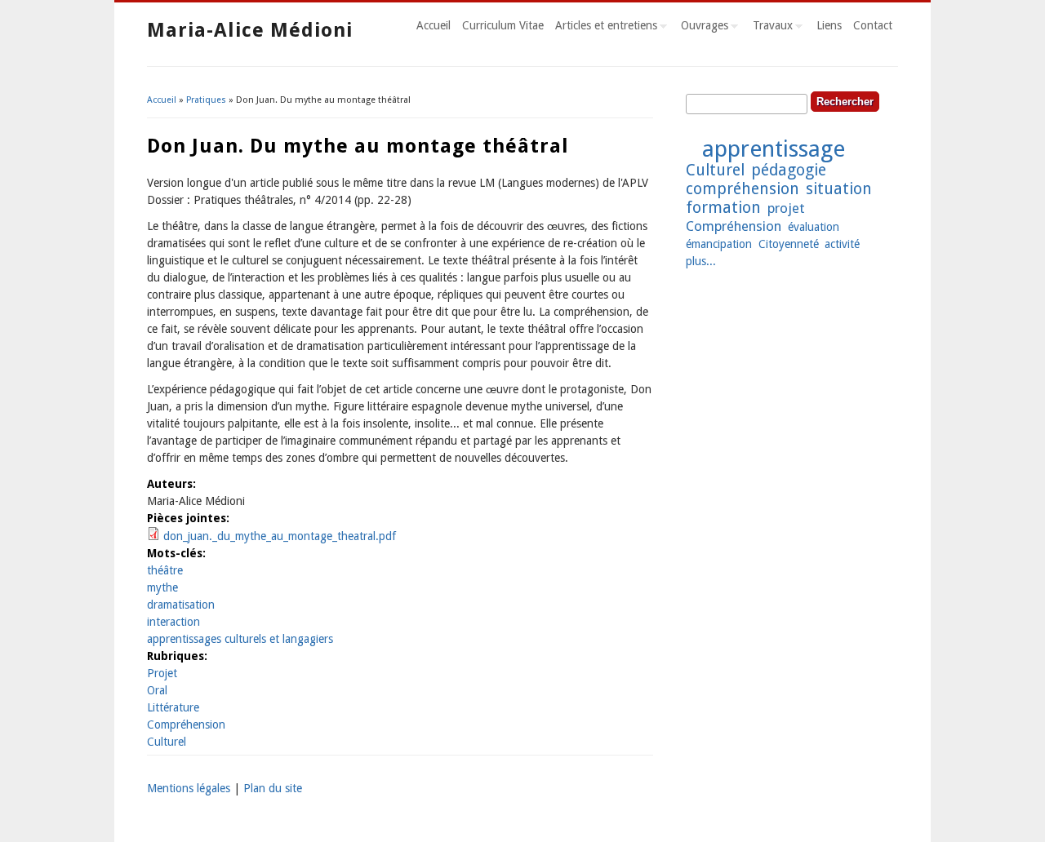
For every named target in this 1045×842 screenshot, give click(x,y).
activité (842, 243)
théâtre (165, 570)
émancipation (719, 243)
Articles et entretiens (603, 28)
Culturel (166, 741)
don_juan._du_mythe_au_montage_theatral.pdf (279, 536)
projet (786, 208)
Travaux (770, 28)
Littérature (173, 707)
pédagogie (788, 170)
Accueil (433, 25)
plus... (701, 261)
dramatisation (181, 604)
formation (723, 207)
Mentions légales (188, 788)
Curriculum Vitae (503, 25)
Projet (162, 673)
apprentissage (773, 148)
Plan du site (272, 788)
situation (839, 188)
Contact (872, 25)
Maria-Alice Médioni (250, 30)
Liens (829, 25)
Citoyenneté (788, 243)
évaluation (813, 226)
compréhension (742, 188)
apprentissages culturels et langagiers (240, 638)
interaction (173, 621)
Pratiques (206, 100)
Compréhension (186, 724)
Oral (157, 690)
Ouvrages (701, 28)
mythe (162, 587)
